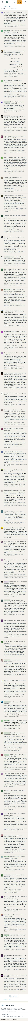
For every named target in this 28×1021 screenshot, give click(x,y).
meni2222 (6, 949)
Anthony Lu (6, 614)
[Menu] (2, 2)
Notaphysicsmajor (7, 827)
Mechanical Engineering (11, 97)
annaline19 (6, 767)
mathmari (6, 654)
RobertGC (6, 170)
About (8, 1016)
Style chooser (5, 1014)
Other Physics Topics (21, 46)
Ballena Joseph (7, 522)
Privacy (15, 1016)
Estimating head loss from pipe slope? (13, 195)
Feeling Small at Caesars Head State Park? (14, 528)
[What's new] (23, 2)
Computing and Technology (12, 26)
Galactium (6, 889)
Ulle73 (5, 674)
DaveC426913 (6, 929)
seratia (5, 464)
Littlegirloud (6, 849)
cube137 (5, 422)
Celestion (5, 989)
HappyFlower (6, 694)
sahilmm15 (6, 251)
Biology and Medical (10, 191)
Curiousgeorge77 (7, 229)
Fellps (5, 806)
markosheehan (7, 784)
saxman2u (6, 387)
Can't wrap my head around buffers (13, 451)
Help (19, 1016)
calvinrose (6, 303)
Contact (3, 1016)
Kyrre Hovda (6, 726)
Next (16, 996)
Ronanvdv (6, 502)
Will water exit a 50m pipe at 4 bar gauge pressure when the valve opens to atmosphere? (14, 792)
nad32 (5, 45)
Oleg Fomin (6, 574)
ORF (4, 554)
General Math (6, 970)
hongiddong (6, 869)
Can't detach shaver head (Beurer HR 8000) (15, 12)
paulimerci (6, 73)
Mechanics (17, 111)
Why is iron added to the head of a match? (15, 541)
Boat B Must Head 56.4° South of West (14, 773)
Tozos (5, 367)
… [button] (11, 996)
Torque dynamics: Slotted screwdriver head (15, 410)
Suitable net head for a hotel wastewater (14, 511)
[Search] (25, 2)
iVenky (5, 263)
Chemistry (9, 465)
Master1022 (6, 150)
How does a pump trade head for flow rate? (15, 157)
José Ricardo (6, 594)
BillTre (5, 190)
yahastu (5, 208)
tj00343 (5, 634)
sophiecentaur (6, 484)
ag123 (5, 283)
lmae (5, 969)
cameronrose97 (7, 94)
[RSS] (22, 1016)
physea (5, 714)
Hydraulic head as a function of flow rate (14, 490)
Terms (11, 1016)
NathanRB (6, 345)
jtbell (5, 535)
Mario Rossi (6, 747)
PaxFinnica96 (6, 127)
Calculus (12, 786)
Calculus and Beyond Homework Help (14, 252)
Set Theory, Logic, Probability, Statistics (18, 655)
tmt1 (4, 909)
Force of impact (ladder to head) (15, 720)
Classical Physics (10, 232)
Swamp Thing (6, 25)
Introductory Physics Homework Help (11, 76)
